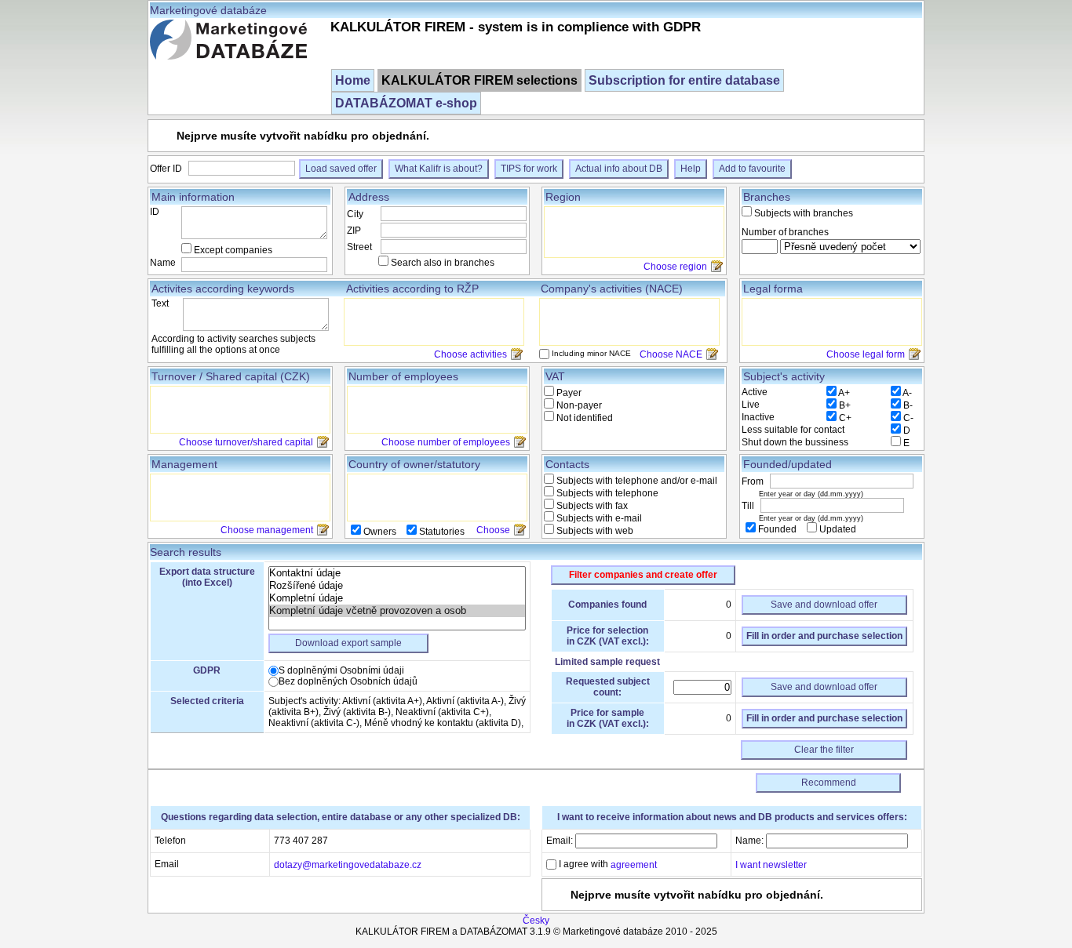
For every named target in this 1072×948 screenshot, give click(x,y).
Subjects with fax (591, 505)
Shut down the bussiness (795, 442)
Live (751, 404)
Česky (536, 920)
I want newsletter (771, 864)
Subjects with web (593, 530)
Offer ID (167, 168)
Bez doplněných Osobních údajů (348, 681)
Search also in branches (442, 262)
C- (908, 417)
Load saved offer (341, 168)
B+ (845, 405)
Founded (777, 529)
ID (154, 211)
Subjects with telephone (606, 493)
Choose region (675, 266)
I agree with (606, 864)
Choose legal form (865, 354)
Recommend (828, 782)
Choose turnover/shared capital (246, 442)
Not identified (583, 417)
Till (749, 505)
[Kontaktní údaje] (397, 573)
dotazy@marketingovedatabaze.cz (347, 864)
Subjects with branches (803, 213)
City (355, 214)
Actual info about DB (618, 168)
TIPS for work (529, 168)
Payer (568, 392)
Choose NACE (671, 354)
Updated (836, 529)
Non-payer (578, 405)
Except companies (233, 250)
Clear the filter (824, 749)
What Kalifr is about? (439, 168)
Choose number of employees (445, 442)
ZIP (354, 230)
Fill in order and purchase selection (824, 635)
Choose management (267, 530)
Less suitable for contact (793, 429)
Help (690, 168)
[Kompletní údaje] (397, 598)
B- (908, 405)
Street (359, 247)
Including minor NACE (591, 353)
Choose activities (470, 354)
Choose (493, 530)
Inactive (758, 417)
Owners (380, 531)
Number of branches (785, 232)
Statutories (441, 531)
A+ (844, 392)
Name (163, 262)
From (754, 481)
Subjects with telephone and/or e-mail (635, 480)
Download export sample (348, 642)
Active (755, 392)
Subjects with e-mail (598, 518)
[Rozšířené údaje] (397, 585)
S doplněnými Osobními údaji (341, 670)
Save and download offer (824, 604)
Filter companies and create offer (643, 574)
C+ (845, 417)
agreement (634, 864)
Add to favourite (752, 168)
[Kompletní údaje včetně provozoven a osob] (397, 611)
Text (160, 303)
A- (907, 392)
